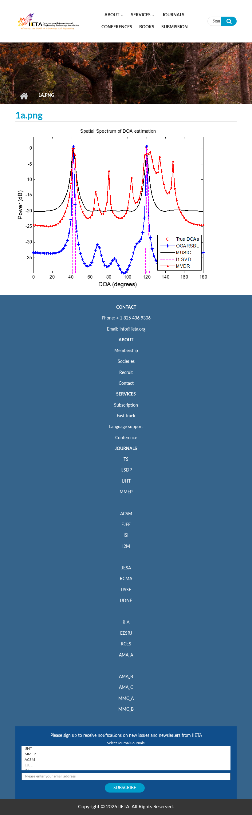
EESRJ (126, 633)
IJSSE (126, 590)
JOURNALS (126, 449)
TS (126, 459)
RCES (126, 644)
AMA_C (126, 687)
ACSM (126, 514)
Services (141, 15)
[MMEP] (126, 754)
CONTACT (126, 307)
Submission (174, 27)
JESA (126, 568)
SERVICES (126, 394)
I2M (126, 546)
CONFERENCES (116, 27)
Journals (173, 15)
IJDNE (126, 601)
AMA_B (126, 677)
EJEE (126, 525)
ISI (126, 535)
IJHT (126, 481)
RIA (126, 622)
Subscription (126, 405)
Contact (126, 383)
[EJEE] (126, 765)
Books (146, 27)
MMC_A (126, 699)
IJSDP (126, 470)
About (111, 15)
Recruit (126, 373)
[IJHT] (126, 748)
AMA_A (126, 655)
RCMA (126, 579)
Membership (126, 351)
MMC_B (126, 709)
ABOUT (126, 340)
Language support (126, 427)
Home (23, 96)
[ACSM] (126, 759)
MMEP (126, 492)
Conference (126, 438)
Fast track (126, 416)
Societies (126, 361)
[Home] (48, 21)
